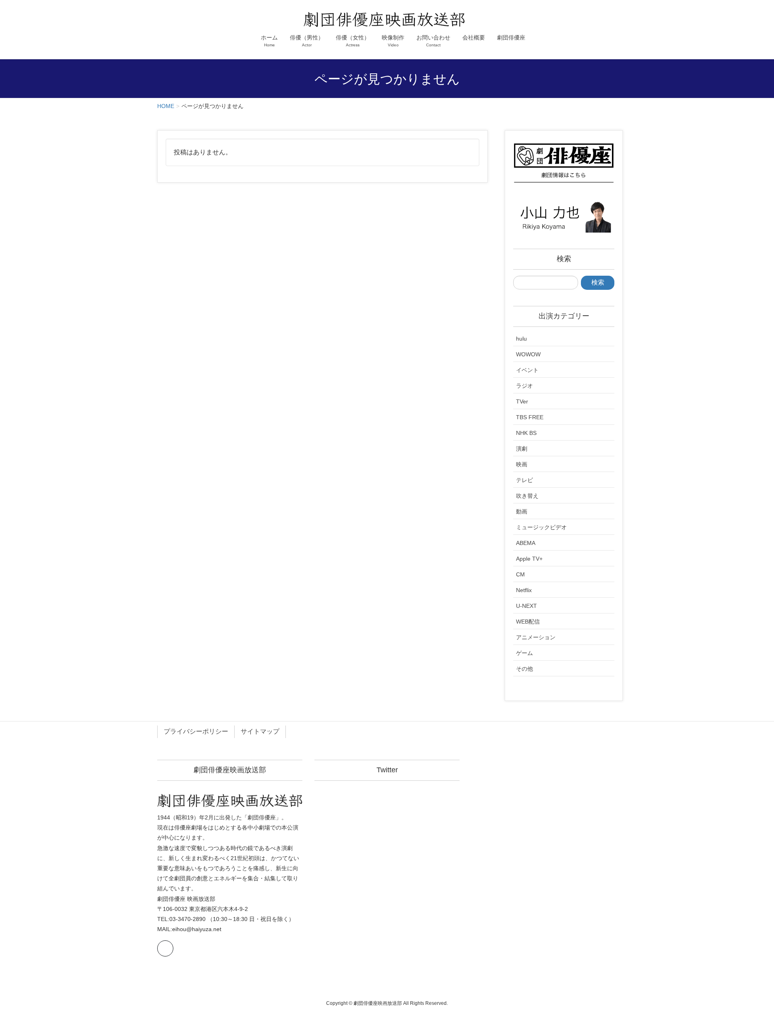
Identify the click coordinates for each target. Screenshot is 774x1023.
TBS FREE (529, 417)
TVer (522, 401)
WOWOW (528, 354)
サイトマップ (260, 731)
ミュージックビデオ (541, 527)
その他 (524, 668)
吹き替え (527, 496)
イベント (527, 370)
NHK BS (526, 433)
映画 (521, 464)
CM (520, 574)
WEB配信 (528, 621)
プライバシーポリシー (196, 731)
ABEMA (525, 543)
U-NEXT (526, 606)
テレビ (524, 480)
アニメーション (536, 637)
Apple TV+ (529, 558)
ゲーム (524, 653)
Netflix (524, 590)
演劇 (521, 448)
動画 (521, 511)
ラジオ (524, 386)
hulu (521, 338)
